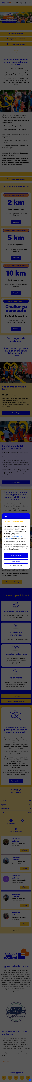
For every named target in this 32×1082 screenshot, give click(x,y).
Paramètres (16, 561)
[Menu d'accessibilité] (30, 1080)
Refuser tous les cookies (16, 565)
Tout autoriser (16, 555)
